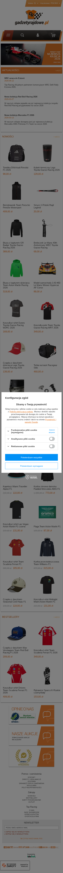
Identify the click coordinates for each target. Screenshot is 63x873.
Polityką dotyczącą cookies (21, 411)
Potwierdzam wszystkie (31, 457)
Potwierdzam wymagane (31, 466)
